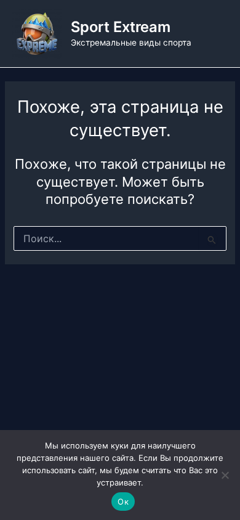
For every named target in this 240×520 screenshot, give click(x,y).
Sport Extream (120, 27)
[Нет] (224, 475)
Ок (123, 501)
